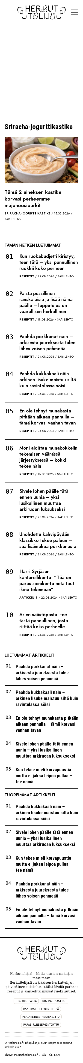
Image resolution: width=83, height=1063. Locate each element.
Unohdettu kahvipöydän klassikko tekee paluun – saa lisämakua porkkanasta (47, 540)
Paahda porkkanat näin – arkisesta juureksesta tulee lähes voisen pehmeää (47, 342)
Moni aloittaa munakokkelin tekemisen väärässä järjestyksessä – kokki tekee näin (48, 457)
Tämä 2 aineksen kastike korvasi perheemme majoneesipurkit (33, 198)
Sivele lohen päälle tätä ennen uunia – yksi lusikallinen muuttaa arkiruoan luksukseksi (43, 500)
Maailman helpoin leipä (41, 1009)
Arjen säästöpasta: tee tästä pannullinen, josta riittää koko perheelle (43, 620)
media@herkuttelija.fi (26, 1055)
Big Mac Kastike (54, 1001)
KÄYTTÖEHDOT (51, 1055)
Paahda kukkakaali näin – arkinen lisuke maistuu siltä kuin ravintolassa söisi (47, 379)
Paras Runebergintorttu (41, 1024)
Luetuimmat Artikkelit (29, 655)
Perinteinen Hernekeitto (40, 1016)
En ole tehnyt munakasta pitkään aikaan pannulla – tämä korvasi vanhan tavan (47, 417)
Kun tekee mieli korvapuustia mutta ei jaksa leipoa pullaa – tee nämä (44, 776)
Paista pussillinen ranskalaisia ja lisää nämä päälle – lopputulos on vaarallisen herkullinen (46, 302)
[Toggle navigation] (74, 12)
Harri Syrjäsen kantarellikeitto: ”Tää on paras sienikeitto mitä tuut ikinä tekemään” (46, 580)
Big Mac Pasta (26, 1001)
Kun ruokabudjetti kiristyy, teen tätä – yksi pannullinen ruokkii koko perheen (48, 262)
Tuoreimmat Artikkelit (30, 795)
